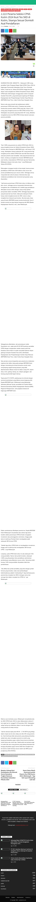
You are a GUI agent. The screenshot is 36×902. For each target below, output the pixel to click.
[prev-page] (17, 808)
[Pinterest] (10, 30)
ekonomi (21, 9)
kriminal (3, 886)
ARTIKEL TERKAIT (13, 789)
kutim (7, 6)
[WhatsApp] (14, 30)
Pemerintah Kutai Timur (29, 754)
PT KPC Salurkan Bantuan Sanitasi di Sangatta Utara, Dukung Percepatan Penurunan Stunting (18, 803)
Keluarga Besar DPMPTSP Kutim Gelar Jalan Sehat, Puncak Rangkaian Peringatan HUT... (22, 841)
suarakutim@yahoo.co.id (22, 825)
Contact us (28, 897)
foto (26, 9)
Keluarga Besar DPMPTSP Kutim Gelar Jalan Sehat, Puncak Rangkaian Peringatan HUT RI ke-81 (6, 803)
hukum (29, 9)
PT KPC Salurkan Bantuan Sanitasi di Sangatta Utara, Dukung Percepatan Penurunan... (22, 850)
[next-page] (19, 808)
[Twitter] (6, 30)
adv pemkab (13, 6)
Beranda (2, 6)
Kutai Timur (19, 754)
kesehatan (11, 10)
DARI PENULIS (23, 789)
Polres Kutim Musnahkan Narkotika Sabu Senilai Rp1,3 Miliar (29, 803)
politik (2, 883)
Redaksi (6, 26)
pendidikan (17, 10)
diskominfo (14, 9)
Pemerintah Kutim (6, 756)
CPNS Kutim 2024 (12, 754)
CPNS (7, 754)
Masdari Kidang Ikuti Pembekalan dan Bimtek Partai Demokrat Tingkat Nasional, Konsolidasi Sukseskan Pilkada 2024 (9, 775)
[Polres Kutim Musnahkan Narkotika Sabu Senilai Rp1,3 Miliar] (29, 796)
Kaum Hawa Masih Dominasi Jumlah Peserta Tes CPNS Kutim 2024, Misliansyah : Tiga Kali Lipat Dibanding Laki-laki (27, 775)
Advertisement (20, 897)
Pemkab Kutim (14, 756)
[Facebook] (2, 30)
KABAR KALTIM (4, 10)
